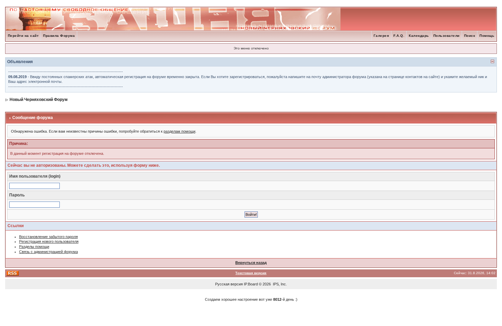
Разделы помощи (34, 246)
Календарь (419, 36)
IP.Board (251, 284)
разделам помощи (179, 131)
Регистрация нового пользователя (49, 241)
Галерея (381, 36)
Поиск (469, 36)
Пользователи (446, 36)
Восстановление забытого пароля (48, 237)
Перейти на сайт (23, 36)
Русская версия (229, 284)
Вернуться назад (251, 263)
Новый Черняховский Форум (39, 99)
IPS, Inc (279, 284)
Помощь (486, 36)
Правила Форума (59, 36)
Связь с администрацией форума (48, 252)
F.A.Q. (398, 36)
